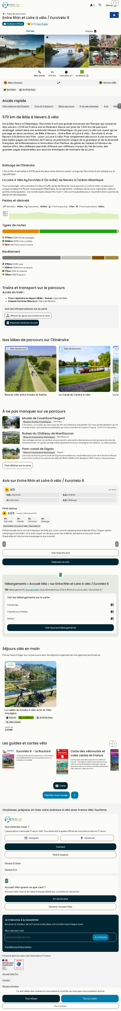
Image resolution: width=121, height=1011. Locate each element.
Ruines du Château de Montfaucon (48, 433)
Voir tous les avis (60, 552)
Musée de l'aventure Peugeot (43, 418)
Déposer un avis (60, 561)
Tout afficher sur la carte (17, 465)
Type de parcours (16, 13)
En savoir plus (60, 898)
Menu (109, 5)
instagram (34, 838)
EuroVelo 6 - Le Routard (34, 751)
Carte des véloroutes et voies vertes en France (88, 753)
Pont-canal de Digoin (38, 449)
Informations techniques (15, 106)
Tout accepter (90, 998)
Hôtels (10, 618)
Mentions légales (10, 986)
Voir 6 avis (42, 23)
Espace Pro (11, 869)
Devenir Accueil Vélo (60, 906)
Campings (12, 604)
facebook (89, 838)
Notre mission (60, 854)
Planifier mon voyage (56, 795)
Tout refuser (31, 998)
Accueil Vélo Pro (10, 974)
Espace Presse (13, 863)
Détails (30, 31)
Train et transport (43, 106)
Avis (106, 106)
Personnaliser (60, 1006)
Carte (62, 785)
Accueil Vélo (32, 589)
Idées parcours (66, 106)
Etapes (90, 31)
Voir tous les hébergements (60, 627)
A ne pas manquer (89, 106)
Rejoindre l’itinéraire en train (24, 322)
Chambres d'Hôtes (17, 611)
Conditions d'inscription (18, 946)
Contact (60, 846)
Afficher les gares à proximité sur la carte (30, 315)
